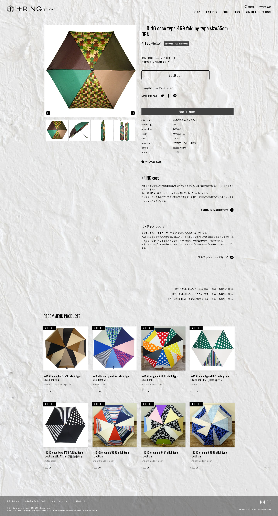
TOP (177, 288)
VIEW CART (266, 7)
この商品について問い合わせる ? (157, 88)
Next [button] (133, 113)
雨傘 (214, 288)
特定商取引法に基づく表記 (35, 501)
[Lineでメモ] (175, 96)
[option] (90, 71)
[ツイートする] (162, 95)
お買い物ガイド (13, 501)
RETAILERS (251, 12)
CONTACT (266, 12)
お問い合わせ (80, 501)
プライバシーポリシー (60, 501)
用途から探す (195, 298)
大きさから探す (201, 293)
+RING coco (203, 288)
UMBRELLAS (188, 288)
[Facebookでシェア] (169, 96)
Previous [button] (48, 113)
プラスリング (31, 9)
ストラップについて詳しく (213, 257)
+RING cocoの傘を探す (214, 210)
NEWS (237, 12)
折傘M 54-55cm (226, 288)
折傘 (214, 293)
